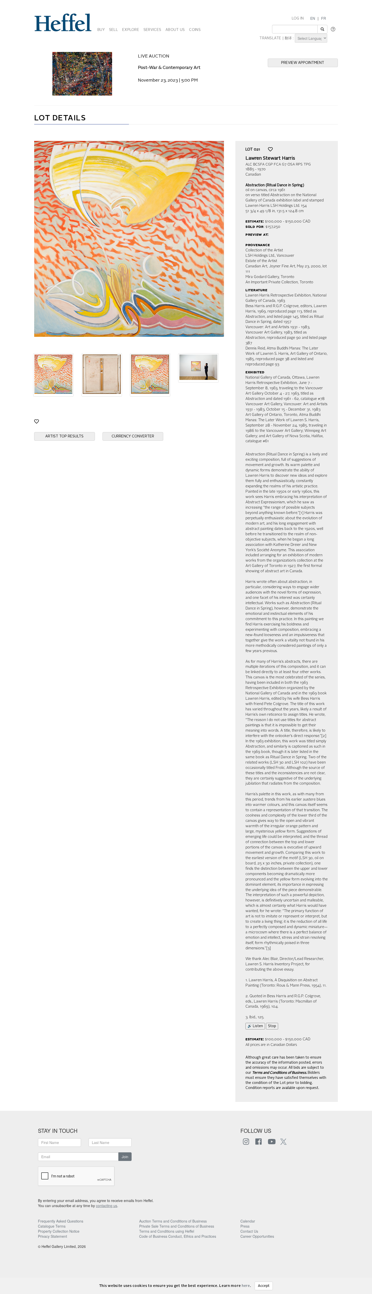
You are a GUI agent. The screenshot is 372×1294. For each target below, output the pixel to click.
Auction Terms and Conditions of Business (173, 1221)
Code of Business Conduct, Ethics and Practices (177, 1236)
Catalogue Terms (52, 1226)
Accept (264, 1286)
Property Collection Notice (58, 1231)
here (246, 1286)
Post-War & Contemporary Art (169, 68)
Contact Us (249, 1231)
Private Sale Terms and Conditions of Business (176, 1226)
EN (312, 18)
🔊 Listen (255, 1026)
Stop (272, 1026)
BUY (101, 30)
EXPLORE (130, 30)
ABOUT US (175, 30)
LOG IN (298, 18)
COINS (194, 30)
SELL (113, 30)
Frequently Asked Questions (60, 1221)
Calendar (247, 1221)
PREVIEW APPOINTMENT (302, 63)
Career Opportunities (257, 1236)
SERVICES (152, 30)
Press (245, 1226)
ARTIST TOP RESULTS (64, 436)
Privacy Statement (52, 1236)
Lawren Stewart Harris (270, 158)
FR (323, 18)
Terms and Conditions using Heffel (166, 1231)
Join (125, 1156)
